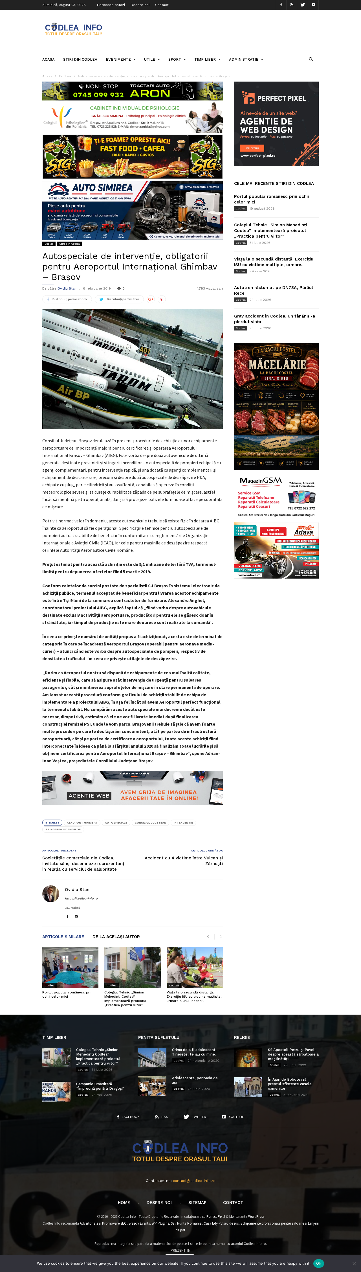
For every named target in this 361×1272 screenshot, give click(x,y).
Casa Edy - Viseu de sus (221, 1223)
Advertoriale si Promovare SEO (103, 1223)
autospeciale (116, 822)
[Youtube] (313, 5)
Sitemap (197, 1202)
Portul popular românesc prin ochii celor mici (67, 994)
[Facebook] (281, 5)
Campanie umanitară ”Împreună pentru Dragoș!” (100, 1086)
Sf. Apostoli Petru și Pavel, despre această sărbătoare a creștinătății (293, 1054)
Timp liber (205, 59)
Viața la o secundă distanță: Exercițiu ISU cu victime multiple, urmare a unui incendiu (194, 996)
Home (124, 1202)
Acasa (48, 59)
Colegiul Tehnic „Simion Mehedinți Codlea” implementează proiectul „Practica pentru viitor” (125, 998)
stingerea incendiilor (63, 829)
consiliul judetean (150, 822)
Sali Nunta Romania (186, 1223)
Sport (174, 59)
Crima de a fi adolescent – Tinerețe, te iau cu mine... (195, 1052)
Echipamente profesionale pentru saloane (272, 1223)
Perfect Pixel (215, 1216)
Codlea (49, 243)
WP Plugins (160, 1223)
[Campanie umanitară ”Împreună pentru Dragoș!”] (56, 1092)
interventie (183, 822)
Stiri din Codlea (80, 59)
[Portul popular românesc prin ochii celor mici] (70, 967)
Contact (161, 5)
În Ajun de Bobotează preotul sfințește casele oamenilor (290, 1084)
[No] (354, 1263)
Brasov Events (139, 1223)
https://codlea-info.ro (81, 898)
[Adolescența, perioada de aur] (152, 1086)
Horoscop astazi (111, 5)
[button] (311, 59)
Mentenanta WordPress (246, 1216)
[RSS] (292, 5)
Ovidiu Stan (67, 288)
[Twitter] (302, 5)
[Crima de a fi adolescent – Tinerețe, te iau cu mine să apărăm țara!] (152, 1057)
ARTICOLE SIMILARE (63, 937)
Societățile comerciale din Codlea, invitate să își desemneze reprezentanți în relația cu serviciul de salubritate (84, 863)
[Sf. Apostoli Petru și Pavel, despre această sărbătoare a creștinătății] (248, 1057)
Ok (318, 1263)
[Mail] (76, 917)
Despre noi (140, 5)
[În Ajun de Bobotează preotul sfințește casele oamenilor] (248, 1087)
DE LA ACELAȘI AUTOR (116, 937)
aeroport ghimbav (82, 822)
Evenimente (118, 59)
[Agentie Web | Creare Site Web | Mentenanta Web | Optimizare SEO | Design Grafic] (132, 809)
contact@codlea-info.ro (194, 1181)
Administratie (243, 59)
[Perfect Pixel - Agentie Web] (276, 165)
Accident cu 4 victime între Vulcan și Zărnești (184, 860)
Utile (149, 59)
